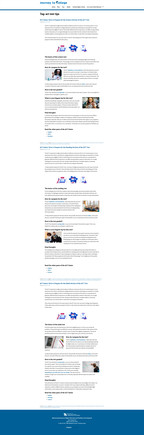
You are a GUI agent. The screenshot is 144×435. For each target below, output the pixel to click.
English (50, 132)
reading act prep (62, 280)
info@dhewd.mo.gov (72, 423)
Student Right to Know (79, 7)
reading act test (68, 280)
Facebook (73, 427)
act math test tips (98, 406)
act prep (102, 406)
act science (53, 142)
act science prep (58, 142)
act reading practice (58, 278)
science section (51, 143)
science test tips (67, 143)
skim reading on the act (90, 280)
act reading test (88, 278)
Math (49, 134)
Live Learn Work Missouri (94, 7)
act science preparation (65, 142)
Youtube (77, 427)
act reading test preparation (95, 278)
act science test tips (90, 142)
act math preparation (64, 406)
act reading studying (81, 278)
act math (52, 406)
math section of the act (56, 407)
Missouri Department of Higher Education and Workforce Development (72, 418)
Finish (68, 7)
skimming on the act (97, 280)
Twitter (75, 427)
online (83, 84)
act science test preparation (82, 142)
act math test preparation (90, 406)
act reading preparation (66, 278)
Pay (63, 7)
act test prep (100, 142)
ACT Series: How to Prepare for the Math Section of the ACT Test (64, 283)
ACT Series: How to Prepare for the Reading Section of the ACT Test (65, 147)
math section (49, 407)
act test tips (47, 143)
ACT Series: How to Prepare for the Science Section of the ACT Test (64, 20)
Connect (44, 142)
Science (50, 272)
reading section (73, 280)
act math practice (57, 406)
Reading (50, 136)
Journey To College (58, 1)
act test (96, 142)
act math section (71, 406)
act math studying (77, 406)
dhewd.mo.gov (82, 423)
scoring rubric (61, 92)
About (53, 7)
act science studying (73, 142)
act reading (53, 278)
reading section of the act (81, 280)
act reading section (74, 278)
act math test (83, 406)
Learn (47, 142)
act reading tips (48, 280)
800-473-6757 (62, 423)
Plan (58, 7)
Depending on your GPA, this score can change (57, 372)
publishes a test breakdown (75, 70)
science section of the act (59, 143)
